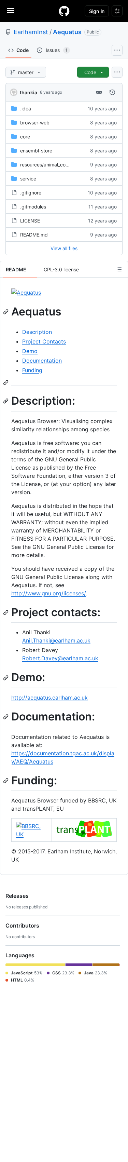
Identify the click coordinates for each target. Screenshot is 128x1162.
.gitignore (30, 192)
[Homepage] (64, 10)
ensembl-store (36, 150)
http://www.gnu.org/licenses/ (48, 593)
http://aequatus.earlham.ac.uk (49, 697)
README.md (34, 235)
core (25, 136)
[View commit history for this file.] (112, 92)
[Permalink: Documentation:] (6, 716)
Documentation (42, 360)
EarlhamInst (31, 32)
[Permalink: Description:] (6, 401)
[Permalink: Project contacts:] (6, 612)
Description (37, 331)
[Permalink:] (6, 382)
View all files (64, 248)
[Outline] (119, 269)
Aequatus (67, 32)
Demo (30, 351)
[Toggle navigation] (10, 10)
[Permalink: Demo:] (6, 678)
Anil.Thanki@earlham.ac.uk (56, 640)
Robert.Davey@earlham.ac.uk (60, 658)
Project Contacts (44, 341)
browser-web (34, 122)
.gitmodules (33, 207)
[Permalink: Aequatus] (6, 311)
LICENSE (30, 221)
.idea (25, 108)
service (28, 178)
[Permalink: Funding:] (6, 780)
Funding (32, 370)
